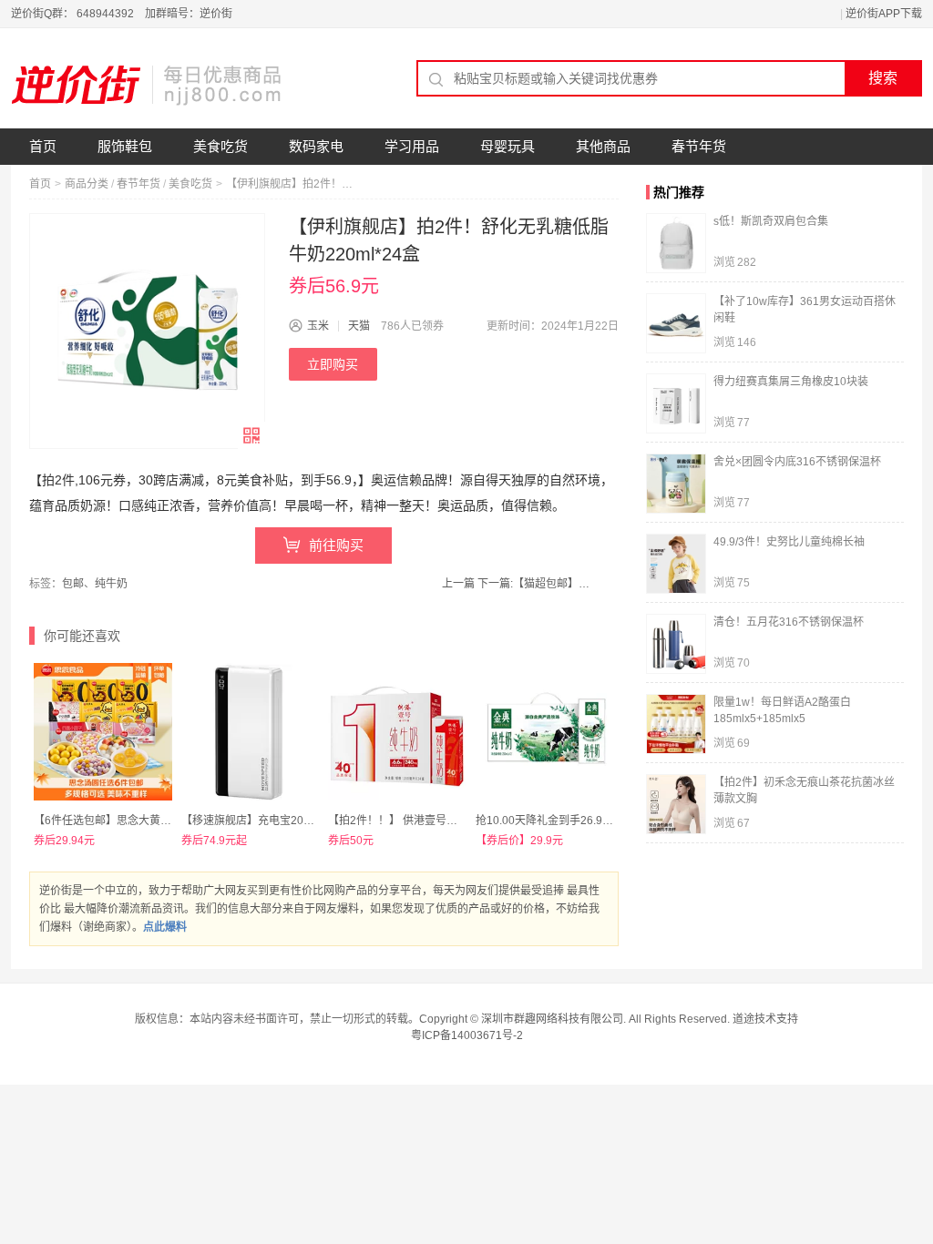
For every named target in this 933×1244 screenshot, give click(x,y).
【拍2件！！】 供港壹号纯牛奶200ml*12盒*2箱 (444, 820)
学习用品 (411, 146)
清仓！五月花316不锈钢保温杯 (788, 622)
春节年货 (699, 146)
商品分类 (86, 184)
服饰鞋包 (124, 146)
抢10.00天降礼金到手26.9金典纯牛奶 (566, 820)
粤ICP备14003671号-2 (467, 1035)
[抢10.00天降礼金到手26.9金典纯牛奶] (545, 732)
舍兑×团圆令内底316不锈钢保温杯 (797, 461)
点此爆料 (165, 927)
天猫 (359, 326)
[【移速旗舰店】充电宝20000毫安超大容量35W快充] (250, 732)
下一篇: (536, 583)
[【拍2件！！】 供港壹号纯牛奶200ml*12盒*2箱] (397, 732)
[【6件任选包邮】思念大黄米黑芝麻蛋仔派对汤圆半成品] (103, 732)
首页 (42, 146)
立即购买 (332, 364)
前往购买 (336, 545)
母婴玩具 (507, 146)
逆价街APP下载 (884, 13)
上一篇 (458, 583)
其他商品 (603, 146)
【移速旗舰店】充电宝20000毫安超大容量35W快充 (307, 820)
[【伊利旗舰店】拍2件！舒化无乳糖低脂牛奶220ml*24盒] (147, 331)
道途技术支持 (765, 1019)
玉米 (318, 326)
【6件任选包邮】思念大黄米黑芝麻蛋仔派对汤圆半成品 (168, 820)
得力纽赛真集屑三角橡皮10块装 (790, 381)
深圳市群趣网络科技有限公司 (552, 1019)
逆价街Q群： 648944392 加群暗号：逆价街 (121, 13)
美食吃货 (220, 146)
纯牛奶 (111, 583)
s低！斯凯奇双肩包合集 (770, 221)
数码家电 (316, 146)
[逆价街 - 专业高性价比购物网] (147, 84)
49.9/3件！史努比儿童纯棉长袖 (789, 541)
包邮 (73, 583)
